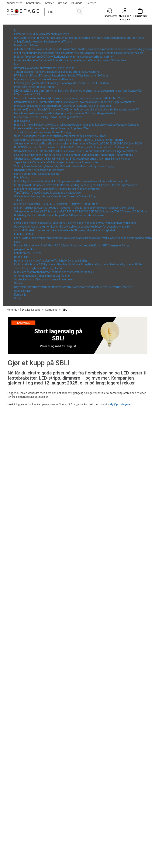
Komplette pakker (32, 41)
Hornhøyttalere (66, 37)
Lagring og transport (26, 173)
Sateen (94, 203)
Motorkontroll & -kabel (88, 124)
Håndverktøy (88, 166)
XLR (40, 245)
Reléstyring (56, 113)
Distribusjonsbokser (66, 101)
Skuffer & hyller (58, 260)
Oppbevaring (51, 173)
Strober (51, 86)
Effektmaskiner (23, 94)
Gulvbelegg (20, 215)
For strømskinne (40, 79)
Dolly (41, 173)
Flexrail (46, 143)
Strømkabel (90, 237)
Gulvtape (53, 162)
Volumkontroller (99, 60)
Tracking (43, 117)
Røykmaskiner (54, 98)
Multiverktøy (52, 166)
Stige (41, 132)
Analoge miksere (54, 52)
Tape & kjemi (21, 162)
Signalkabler (67, 230)
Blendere (53, 71)
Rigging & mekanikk (25, 124)
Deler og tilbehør (77, 260)
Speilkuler (40, 86)
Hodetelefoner (105, 56)
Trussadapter (28, 135)
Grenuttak (105, 101)
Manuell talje (57, 124)
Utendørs (67, 79)
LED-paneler (37, 185)
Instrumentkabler (48, 226)
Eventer (91, 3)
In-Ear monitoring (24, 52)
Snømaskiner (71, 98)
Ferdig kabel (21, 222)
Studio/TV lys (75, 75)
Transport (58, 169)
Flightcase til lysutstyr (55, 264)
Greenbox (86, 207)
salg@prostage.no (120, 404)
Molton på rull (51, 188)
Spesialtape (66, 162)
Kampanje (20, 294)
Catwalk (102, 135)
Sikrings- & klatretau (71, 158)
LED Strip (19, 90)
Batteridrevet (79, 71)
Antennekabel (37, 222)
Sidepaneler (30, 275)
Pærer (59, 105)
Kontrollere (39, 98)
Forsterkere (21, 34)
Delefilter (52, 56)
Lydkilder (19, 56)
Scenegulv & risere (25, 139)
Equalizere (64, 56)
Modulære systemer (26, 271)
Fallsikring (20, 154)
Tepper (59, 215)
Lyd (16, 30)
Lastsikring (39, 169)
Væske (122, 98)
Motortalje (43, 124)
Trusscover (113, 207)
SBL (64, 309)
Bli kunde (76, 3)
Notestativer (124, 287)
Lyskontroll (20, 109)
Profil (45, 71)
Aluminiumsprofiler (114, 90)
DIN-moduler (53, 109)
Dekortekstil (127, 207)
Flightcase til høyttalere (82, 264)
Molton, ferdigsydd (70, 188)
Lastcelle (70, 124)
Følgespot (65, 71)
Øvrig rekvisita (89, 105)
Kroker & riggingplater (86, 154)
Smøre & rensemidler (85, 162)
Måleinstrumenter (70, 166)
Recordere (43, 113)
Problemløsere (69, 60)
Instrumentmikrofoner (70, 49)
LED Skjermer (22, 185)
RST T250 (114, 147)
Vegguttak (84, 60)
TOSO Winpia (81, 147)
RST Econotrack (98, 147)
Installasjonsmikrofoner (97, 49)
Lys (16, 64)
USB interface (117, 60)
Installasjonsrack (30, 260)
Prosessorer (32, 56)
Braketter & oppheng (71, 128)
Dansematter (35, 215)
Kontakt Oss (33, 3)
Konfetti (113, 98)
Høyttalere (20, 37)
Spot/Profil (42, 67)
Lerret (94, 181)
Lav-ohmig (40, 34)
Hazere (28, 98)
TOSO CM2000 (111, 143)
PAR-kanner (21, 75)
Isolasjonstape (72, 192)
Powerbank (105, 105)
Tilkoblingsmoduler (48, 275)
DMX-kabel (51, 222)
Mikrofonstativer (79, 287)
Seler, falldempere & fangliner (41, 158)
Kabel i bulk (20, 234)
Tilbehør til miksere (132, 52)
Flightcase (104, 185)
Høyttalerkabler (29, 226)
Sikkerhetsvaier (37, 105)
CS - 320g (54, 203)
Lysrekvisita (21, 105)
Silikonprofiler (134, 90)
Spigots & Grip (87, 196)
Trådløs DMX (55, 117)
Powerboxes (85, 101)
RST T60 (78, 211)
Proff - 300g (82, 203)
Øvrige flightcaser (32, 268)
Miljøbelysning (22, 79)
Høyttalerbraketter (45, 287)
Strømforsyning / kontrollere (54, 90)
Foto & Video (21, 177)
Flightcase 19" (34, 264)
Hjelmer (125, 158)
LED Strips (31, 90)
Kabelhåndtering (31, 128)
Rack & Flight (21, 256)
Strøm (98, 245)
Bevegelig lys (22, 67)
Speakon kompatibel (82, 245)
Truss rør (32, 132)
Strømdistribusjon (25, 101)
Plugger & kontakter (123, 101)
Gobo (66, 105)
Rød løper (49, 215)
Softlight (103, 75)
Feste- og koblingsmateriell (87, 90)
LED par (33, 75)
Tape (45, 162)
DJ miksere (90, 52)
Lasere (82, 83)
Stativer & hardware (26, 196)
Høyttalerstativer (24, 287)
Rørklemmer (63, 135)
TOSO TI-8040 (64, 147)
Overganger (115, 245)
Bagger (50, 105)
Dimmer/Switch (36, 109)
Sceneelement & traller (50, 139)
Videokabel (83, 226)
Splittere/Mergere (96, 113)
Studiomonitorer (53, 41)
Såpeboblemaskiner (91, 98)
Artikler (49, 3)
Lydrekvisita (21, 60)
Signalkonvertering (74, 113)
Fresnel (37, 71)
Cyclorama (93, 71)
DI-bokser (44, 60)
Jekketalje (108, 124)
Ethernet (71, 109)
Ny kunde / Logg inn (125, 18)
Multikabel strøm (32, 230)
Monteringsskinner (61, 143)
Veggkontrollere (72, 117)
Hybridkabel (76, 237)
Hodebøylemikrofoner (124, 49)
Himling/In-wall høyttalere (42, 37)
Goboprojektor (69, 83)
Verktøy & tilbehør (24, 166)
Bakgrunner (91, 75)
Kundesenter (14, 3)
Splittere (55, 60)
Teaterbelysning (23, 71)
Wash (33, 67)
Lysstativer (44, 196)
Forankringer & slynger (39, 154)
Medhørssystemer (58, 34)
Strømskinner (81, 143)
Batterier (33, 60)
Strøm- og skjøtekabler (88, 230)
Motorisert (104, 181)
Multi (52, 245)
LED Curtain (102, 83)
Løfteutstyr (120, 124)
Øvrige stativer (23, 290)
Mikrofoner (20, 45)
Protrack (125, 147)
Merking (40, 166)
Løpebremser (107, 154)
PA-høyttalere (101, 37)
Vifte (105, 98)
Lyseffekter (28, 86)
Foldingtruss (90, 135)
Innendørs (56, 79)
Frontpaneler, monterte (64, 271)
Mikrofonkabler (68, 226)
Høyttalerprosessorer (83, 56)
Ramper (108, 139)
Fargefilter (75, 105)
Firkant (57, 132)
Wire (86, 128)
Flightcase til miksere (108, 264)
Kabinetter (44, 271)
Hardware (51, 185)
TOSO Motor (127, 143)
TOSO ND (89, 211)
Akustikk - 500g (39, 203)
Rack (17, 260)
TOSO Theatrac (46, 147)
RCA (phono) (62, 245)
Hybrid (60, 67)
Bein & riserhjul (72, 139)
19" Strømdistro (45, 101)
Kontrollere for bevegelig (111, 109)
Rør (54, 135)
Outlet (18, 298)
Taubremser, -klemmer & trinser (102, 158)
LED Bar (90, 83)
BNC (105, 245)
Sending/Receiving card (84, 185)
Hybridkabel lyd (113, 222)
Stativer (19, 283)
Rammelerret (119, 181)
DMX (63, 109)
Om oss (62, 3)
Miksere (39, 52)
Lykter (49, 169)
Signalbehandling (24, 188)
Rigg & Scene (22, 120)
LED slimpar (45, 75)
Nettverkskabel (51, 230)
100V (31, 34)
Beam (53, 67)
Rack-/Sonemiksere (109, 52)
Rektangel (77, 135)
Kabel (96, 101)
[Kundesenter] (109, 10)
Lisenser (131, 109)
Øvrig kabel (108, 230)
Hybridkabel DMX (94, 222)
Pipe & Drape (70, 215)
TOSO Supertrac (27, 147)
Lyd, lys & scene (31, 309)
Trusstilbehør (44, 135)
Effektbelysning (23, 83)
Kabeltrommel (104, 151)
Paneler (44, 260)
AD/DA (43, 56)
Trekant (48, 132)
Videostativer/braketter (65, 196)
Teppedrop (95, 143)
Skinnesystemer (90, 188)
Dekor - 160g (67, 203)
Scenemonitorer (119, 37)
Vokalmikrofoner (46, 49)
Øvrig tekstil (99, 207)
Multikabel (63, 237)
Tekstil (39, 188)
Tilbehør (68, 41)
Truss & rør (20, 132)
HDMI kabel (77, 222)
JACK (46, 245)
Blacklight (54, 83)
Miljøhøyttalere (84, 37)
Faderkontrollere (86, 109)
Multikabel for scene (102, 226)
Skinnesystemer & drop (28, 143)
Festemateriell (50, 128)
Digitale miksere (74, 52)
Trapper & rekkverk (92, 139)
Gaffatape (35, 162)
